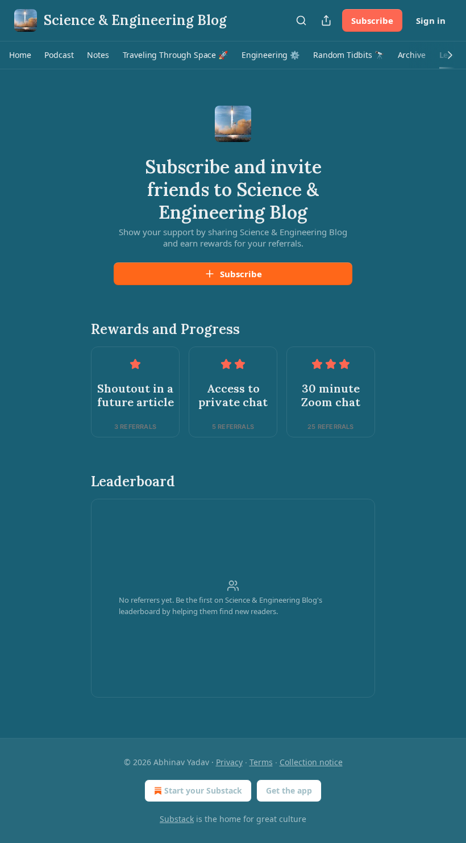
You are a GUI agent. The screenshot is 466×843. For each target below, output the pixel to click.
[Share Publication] (326, 20)
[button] (20, 55)
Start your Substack (203, 790)
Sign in (431, 20)
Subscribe (372, 20)
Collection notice (311, 762)
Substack (177, 818)
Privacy (229, 762)
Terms (261, 762)
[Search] (301, 20)
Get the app (289, 790)
